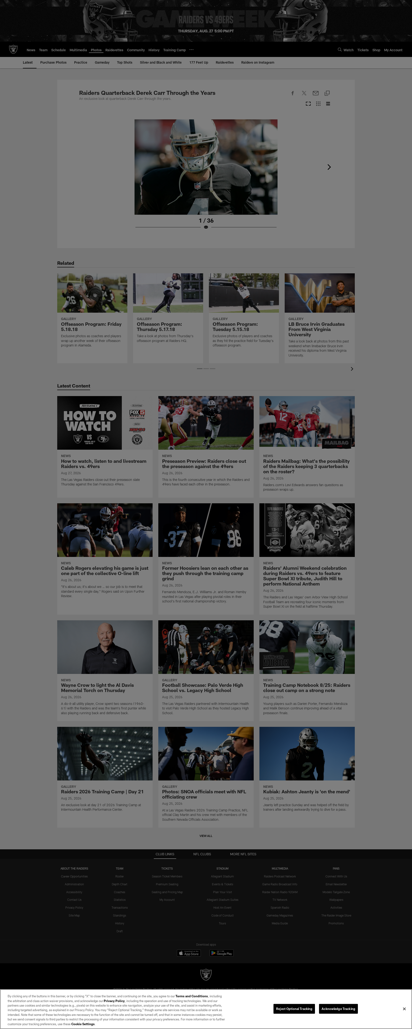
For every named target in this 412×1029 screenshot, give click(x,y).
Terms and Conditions (191, 996)
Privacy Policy (114, 1001)
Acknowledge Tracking (338, 1008)
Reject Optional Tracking (294, 1008)
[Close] (404, 1009)
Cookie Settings (83, 1024)
